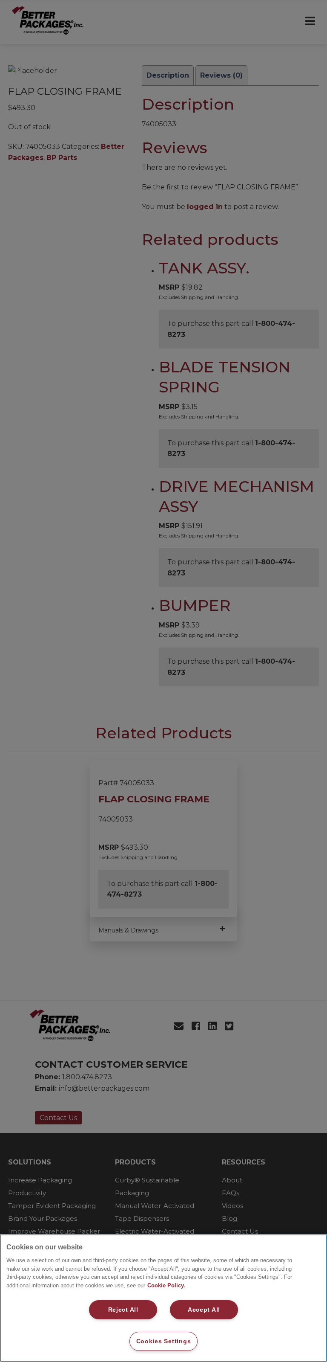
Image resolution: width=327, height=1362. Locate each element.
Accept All (204, 1309)
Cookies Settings (163, 1341)
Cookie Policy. (166, 1285)
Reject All (123, 1309)
